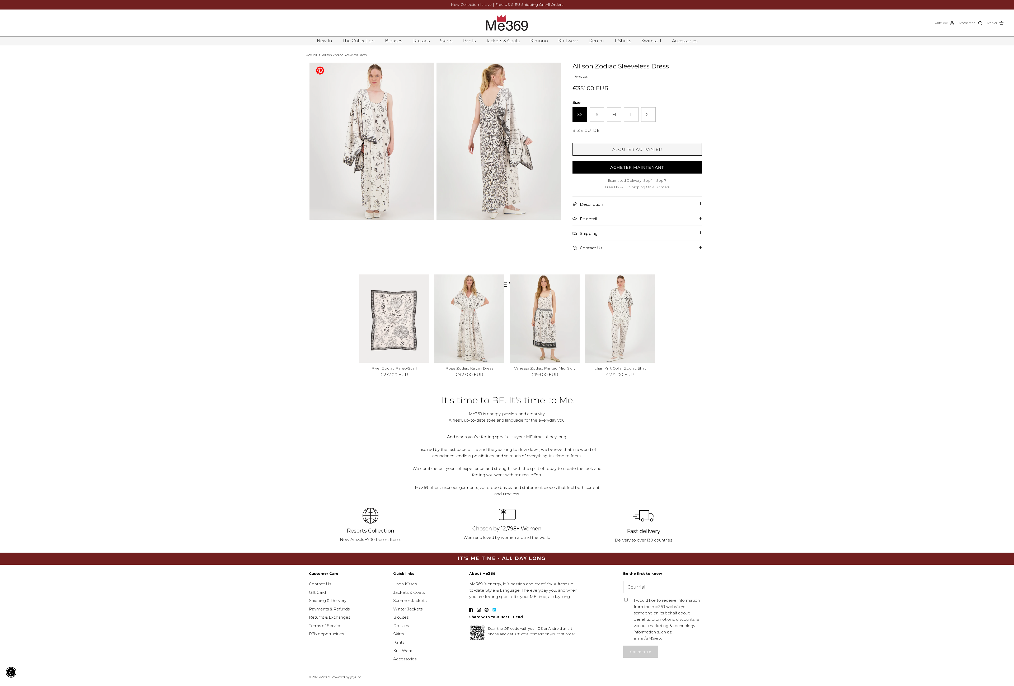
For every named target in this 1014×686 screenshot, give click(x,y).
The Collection (358, 40)
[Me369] (507, 23)
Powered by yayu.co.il (347, 677)
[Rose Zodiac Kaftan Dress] (469, 318)
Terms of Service (325, 625)
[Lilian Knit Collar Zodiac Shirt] (620, 318)
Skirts (446, 40)
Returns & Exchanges (329, 617)
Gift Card (317, 592)
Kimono (539, 40)
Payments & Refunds (329, 609)
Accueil (311, 55)
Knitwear (568, 40)
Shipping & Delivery (327, 600)
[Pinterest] (320, 70)
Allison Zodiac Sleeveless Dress (344, 55)
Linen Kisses (405, 583)
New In (324, 40)
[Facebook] (471, 610)
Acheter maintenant (637, 167)
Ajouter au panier (637, 149)
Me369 (325, 677)
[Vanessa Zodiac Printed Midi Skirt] (545, 318)
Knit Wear (402, 650)
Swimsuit (651, 40)
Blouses (393, 40)
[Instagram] (479, 610)
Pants (469, 40)
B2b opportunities (326, 633)
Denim (596, 40)
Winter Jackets (407, 609)
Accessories (684, 40)
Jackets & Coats (503, 40)
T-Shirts (622, 40)
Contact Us (320, 583)
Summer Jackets (409, 600)
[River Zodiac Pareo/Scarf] (394, 318)
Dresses (421, 40)
